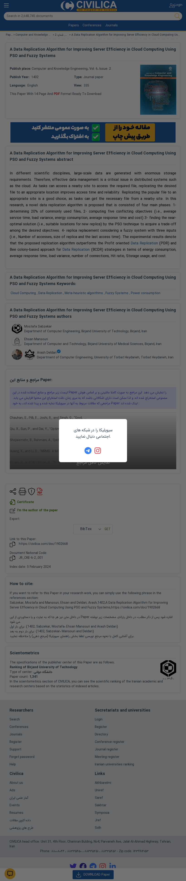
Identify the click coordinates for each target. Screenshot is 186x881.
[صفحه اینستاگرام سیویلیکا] (98, 450)
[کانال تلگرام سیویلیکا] (88, 450)
